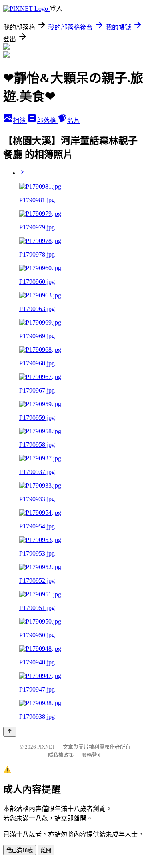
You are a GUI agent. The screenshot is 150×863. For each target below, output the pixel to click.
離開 (46, 850)
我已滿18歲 (19, 850)
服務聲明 (92, 755)
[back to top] (9, 732)
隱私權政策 (61, 755)
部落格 (47, 120)
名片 (73, 120)
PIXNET (46, 747)
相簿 (20, 120)
